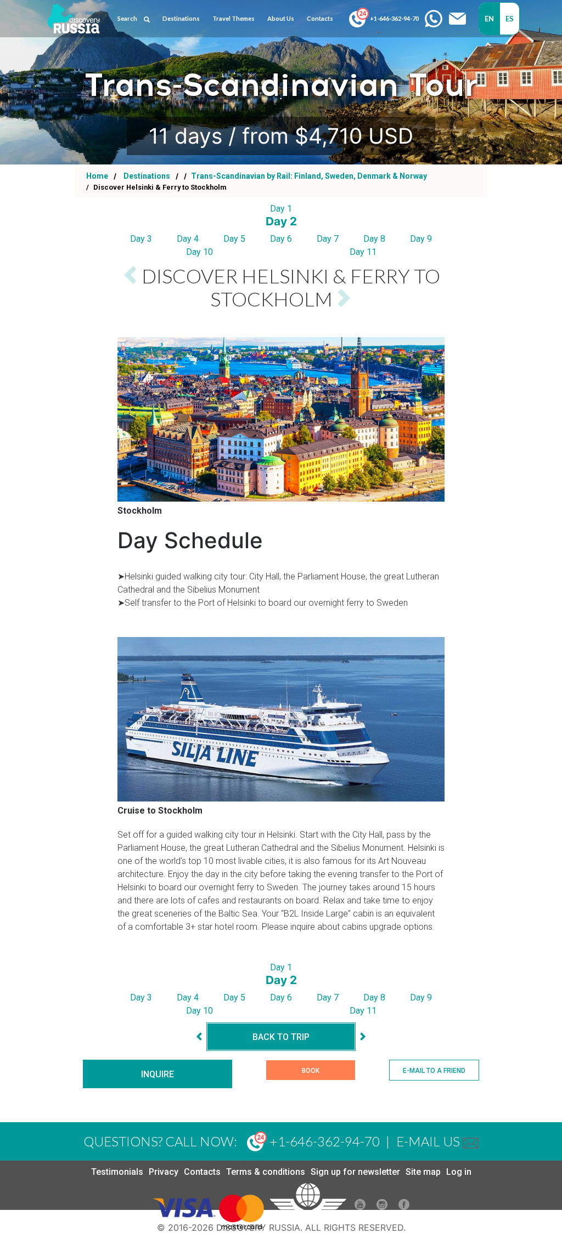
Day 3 (141, 239)
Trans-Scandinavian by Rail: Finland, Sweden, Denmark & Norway (308, 176)
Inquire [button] (157, 1074)
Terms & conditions (265, 1172)
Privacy (163, 1172)
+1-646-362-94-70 (394, 18)
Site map (423, 1172)
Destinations (146, 176)
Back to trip (281, 1037)
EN (489, 18)
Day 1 (281, 208)
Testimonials (117, 1172)
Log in (458, 1172)
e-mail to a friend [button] (434, 1071)
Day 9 (421, 239)
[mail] (471, 1141)
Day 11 (363, 252)
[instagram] (381, 1207)
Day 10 (199, 252)
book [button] (310, 1071)
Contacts (202, 1172)
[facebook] (403, 1207)
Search (127, 18)
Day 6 (281, 239)
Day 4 (188, 239)
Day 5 (234, 239)
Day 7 (328, 239)
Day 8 (374, 239)
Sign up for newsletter (355, 1172)
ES (509, 18)
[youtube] (360, 1207)
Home (97, 176)
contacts (320, 18)
